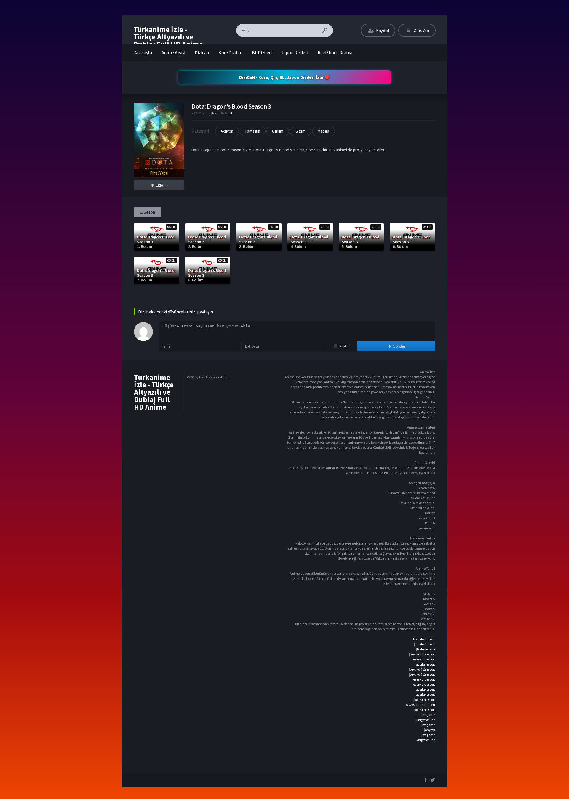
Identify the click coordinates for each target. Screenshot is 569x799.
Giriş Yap (421, 30)
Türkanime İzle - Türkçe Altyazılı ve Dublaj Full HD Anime (168, 37)
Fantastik (252, 131)
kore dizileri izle (424, 639)
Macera (323, 131)
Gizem (300, 131)
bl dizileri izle (426, 649)
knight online (425, 719)
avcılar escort (425, 664)
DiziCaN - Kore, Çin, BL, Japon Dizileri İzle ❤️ (284, 77)
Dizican (202, 52)
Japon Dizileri (294, 52)
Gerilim (277, 131)
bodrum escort (424, 699)
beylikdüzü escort (422, 654)
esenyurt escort (424, 659)
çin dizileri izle (425, 644)
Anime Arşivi (173, 52)
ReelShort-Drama (335, 52)
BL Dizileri (262, 52)
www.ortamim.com (420, 704)
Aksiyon (227, 131)
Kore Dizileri (230, 52)
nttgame (428, 714)
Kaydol (382, 30)
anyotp (430, 730)
